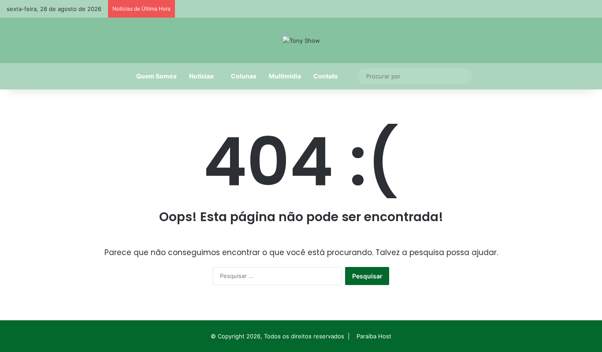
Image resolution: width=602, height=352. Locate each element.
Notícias (201, 76)
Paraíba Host (374, 336)
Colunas (243, 76)
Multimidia (285, 76)
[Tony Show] (301, 40)
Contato (325, 76)
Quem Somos (156, 76)
